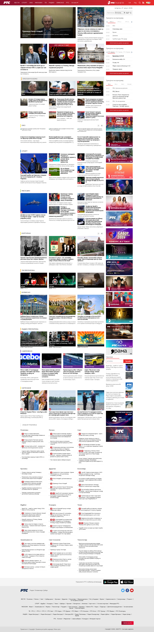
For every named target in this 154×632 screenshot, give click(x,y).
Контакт (59, 619)
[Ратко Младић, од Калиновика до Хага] (34, 88)
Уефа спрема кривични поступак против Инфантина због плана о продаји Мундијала (94, 169)
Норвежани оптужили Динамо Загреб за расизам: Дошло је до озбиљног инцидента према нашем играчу (34, 514)
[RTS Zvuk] (119, 267)
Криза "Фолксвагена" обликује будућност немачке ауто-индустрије (89, 485)
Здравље (82, 606)
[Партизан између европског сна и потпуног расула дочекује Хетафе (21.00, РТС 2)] (81, 180)
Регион (52, 430)
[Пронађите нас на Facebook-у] (127, 590)
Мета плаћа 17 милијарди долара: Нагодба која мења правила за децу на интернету (29, 372)
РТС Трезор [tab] (118, 52)
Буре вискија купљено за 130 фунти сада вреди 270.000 (33, 550)
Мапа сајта (127, 623)
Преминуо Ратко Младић (32, 31)
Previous (107, 22)
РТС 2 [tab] (119, 22)
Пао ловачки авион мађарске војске (60, 460)
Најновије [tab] (109, 357)
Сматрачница (121, 599)
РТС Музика (110, 611)
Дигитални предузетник (114, 606)
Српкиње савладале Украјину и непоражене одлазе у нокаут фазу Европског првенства (68, 158)
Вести (16, 3)
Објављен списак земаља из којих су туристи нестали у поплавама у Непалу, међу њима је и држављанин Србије (90, 32)
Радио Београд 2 (46, 614)
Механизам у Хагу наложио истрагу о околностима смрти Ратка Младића (90, 66)
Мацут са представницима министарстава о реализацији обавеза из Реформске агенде (33, 435)
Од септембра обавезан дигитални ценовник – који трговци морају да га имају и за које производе (91, 491)
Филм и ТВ (89, 606)
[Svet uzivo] (119, 187)
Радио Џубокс (105, 614)
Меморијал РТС (114, 603)
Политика (24, 430)
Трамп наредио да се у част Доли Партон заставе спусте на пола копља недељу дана (61, 554)
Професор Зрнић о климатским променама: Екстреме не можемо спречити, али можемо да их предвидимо (94, 209)
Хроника (23, 469)
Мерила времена (82, 599)
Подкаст (129, 599)
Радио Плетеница (80, 614)
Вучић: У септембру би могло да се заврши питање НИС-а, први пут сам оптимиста (33, 67)
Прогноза (110, 13)
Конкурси (85, 619)
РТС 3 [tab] (127, 22)
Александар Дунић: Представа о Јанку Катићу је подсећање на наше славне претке (60, 565)
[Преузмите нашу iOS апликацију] (127, 582)
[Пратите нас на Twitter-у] (123, 590)
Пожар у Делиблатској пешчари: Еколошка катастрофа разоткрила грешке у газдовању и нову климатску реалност (62, 211)
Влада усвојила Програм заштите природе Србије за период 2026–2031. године (33, 441)
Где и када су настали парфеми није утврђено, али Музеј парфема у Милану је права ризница (33, 545)
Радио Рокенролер (93, 614)
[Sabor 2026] (119, 235)
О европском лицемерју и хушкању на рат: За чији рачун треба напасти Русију (33, 137)
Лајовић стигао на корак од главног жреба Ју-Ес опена (91, 528)
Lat (130, 3)
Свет (79, 430)
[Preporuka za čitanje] (119, 331)
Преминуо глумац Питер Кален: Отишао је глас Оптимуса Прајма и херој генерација (67, 197)
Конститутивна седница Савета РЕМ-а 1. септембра (33, 457)
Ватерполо (76, 603)
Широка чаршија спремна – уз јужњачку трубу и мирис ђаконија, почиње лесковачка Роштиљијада (34, 562)
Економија (81, 469)
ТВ (46, 3)
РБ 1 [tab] (109, 84)
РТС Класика (84, 611)
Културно (26, 233)
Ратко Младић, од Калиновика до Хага (61, 479)
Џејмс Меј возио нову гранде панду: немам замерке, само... (92, 371)
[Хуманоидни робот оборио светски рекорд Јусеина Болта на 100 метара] (73, 360)
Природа (103, 606)
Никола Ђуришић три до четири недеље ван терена (60, 509)
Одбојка (62, 603)
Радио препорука (30, 329)
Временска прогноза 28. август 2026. (113, 385)
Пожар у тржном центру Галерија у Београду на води (37, 112)
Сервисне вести (110, 599)
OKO (31, 3)
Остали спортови (102, 603)
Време (102, 599)
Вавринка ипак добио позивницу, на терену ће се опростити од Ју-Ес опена (90, 519)
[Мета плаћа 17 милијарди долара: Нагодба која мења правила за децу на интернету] (30, 360)
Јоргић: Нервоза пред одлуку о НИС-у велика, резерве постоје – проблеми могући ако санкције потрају (91, 474)
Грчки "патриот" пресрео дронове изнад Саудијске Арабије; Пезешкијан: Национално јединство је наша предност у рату (94, 114)
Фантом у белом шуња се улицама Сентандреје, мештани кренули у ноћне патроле (61, 442)
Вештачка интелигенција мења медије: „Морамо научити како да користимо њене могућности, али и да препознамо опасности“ (91, 545)
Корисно (26, 292)
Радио (51, 3)
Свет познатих (54, 540)
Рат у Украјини (93, 599)
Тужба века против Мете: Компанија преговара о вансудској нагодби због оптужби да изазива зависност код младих (91, 564)
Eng (135, 3)
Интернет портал (95, 619)
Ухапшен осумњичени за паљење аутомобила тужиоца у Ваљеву (31, 493)
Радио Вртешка (116, 614)
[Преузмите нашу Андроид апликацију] (110, 582)
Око (23, 125)
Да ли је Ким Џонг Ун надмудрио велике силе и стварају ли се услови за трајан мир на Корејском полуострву (90, 413)
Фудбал (23, 505)
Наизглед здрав (79, 608)
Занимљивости (26, 540)
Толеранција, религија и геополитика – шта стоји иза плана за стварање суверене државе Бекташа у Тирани (62, 449)
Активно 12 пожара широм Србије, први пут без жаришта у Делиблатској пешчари (37, 100)
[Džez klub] (119, 251)
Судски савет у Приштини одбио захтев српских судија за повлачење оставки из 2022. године (33, 452)
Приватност (24, 629)
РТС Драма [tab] (111, 52)
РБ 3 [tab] (122, 84)
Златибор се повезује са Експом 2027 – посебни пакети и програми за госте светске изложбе (89, 318)
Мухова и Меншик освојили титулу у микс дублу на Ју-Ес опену (89, 523)
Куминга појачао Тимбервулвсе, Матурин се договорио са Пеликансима (61, 526)
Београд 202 (69, 614)
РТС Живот (75, 611)
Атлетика (85, 603)
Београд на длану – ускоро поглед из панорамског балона (33, 567)
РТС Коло (93, 611)
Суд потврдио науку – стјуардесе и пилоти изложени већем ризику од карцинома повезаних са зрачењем (94, 197)
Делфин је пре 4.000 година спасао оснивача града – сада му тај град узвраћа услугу (32, 216)
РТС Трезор (101, 611)
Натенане (26, 388)
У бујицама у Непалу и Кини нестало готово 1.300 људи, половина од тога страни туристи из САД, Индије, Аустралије (90, 453)
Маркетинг (67, 619)
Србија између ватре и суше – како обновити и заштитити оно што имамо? (32, 343)
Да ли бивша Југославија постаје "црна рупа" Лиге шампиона (67, 171)
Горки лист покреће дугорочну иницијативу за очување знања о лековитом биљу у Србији (62, 318)
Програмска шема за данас (119, 43)
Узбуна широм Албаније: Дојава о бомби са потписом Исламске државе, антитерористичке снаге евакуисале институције (61, 436)
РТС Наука (58, 611)
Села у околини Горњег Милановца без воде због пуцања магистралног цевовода (61, 488)
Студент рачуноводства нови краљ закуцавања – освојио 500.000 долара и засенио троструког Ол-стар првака (61, 532)
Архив (77, 615)
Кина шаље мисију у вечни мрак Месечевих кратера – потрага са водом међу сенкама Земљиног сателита (51, 373)
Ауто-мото (92, 603)
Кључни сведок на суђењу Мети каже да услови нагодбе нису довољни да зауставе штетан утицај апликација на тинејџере (93, 221)
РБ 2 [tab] (116, 84)
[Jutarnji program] (119, 171)
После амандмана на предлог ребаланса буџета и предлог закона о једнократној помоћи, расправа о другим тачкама (94, 101)
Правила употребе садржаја (44, 629)
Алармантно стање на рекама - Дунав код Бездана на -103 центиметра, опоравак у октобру (62, 474)
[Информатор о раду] (119, 434)
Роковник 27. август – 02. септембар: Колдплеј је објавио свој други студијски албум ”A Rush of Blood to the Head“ (61, 259)
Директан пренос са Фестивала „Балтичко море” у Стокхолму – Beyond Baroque (61, 343)
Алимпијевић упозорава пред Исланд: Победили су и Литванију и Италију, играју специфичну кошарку (94, 156)
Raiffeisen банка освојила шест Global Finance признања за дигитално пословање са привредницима (33, 318)
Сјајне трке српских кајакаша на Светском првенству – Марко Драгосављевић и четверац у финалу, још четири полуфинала (115, 395)
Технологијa (82, 540)
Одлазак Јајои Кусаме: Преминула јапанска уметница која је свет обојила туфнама (33, 258)
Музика (48, 606)
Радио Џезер (127, 614)
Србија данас (49, 599)
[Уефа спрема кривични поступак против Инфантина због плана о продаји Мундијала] (81, 169)
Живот (31, 606)
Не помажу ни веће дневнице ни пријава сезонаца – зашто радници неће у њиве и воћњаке (90, 480)
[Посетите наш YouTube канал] (132, 590)
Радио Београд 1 (34, 614)
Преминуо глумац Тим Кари (58, 549)
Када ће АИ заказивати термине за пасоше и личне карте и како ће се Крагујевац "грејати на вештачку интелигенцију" (61, 495)
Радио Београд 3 (58, 614)
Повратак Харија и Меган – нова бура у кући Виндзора (33, 412)
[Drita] (119, 315)
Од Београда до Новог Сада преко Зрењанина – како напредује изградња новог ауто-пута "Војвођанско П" (90, 497)
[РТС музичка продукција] (119, 418)
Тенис (79, 505)
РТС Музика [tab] (126, 52)
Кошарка (52, 505)
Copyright (32, 629)
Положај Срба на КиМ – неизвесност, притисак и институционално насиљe (33, 447)
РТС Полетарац (120, 611)
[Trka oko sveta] (119, 123)
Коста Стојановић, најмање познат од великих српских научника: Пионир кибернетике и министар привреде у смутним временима (88, 139)
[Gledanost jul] (119, 218)
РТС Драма (66, 611)
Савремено (27, 351)
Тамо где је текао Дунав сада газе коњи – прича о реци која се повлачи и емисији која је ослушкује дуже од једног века (62, 413)
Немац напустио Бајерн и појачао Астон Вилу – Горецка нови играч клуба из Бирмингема (34, 525)
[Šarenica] (119, 299)
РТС (67, 3)
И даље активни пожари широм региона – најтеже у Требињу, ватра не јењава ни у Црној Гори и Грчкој (61, 455)
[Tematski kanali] (119, 347)
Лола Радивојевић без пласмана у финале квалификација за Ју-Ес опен (89, 514)
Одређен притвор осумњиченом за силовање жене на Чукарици (32, 488)
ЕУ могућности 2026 (77, 600)
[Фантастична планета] (119, 155)
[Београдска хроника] (119, 202)
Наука (96, 606)
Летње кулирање (83, 345)
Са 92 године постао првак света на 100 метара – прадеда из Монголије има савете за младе (33, 556)
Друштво (52, 469)
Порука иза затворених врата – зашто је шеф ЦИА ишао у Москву (61, 93)
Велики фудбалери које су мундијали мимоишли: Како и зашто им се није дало (61, 137)
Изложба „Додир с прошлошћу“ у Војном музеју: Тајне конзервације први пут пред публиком (89, 259)
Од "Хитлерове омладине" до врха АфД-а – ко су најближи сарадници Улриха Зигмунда (91, 446)
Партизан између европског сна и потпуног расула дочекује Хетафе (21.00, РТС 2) (94, 180)
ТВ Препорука (28, 270)
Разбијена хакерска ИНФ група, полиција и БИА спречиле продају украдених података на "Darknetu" (32, 483)
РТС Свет (50, 611)
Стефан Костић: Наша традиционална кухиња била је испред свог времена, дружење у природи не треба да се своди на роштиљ (89, 90)
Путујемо (64, 606)
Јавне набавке (76, 619)
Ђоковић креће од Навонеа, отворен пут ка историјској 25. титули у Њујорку (33, 176)
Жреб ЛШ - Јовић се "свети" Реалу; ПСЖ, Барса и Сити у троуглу (33, 509)
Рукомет (69, 603)
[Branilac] (119, 139)
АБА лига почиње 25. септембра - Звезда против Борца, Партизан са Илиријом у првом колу (61, 515)
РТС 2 (38, 611)
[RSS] (143, 2)
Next (132, 22)
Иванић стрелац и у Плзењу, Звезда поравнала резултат (61, 66)
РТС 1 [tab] (111, 22)
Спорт (24, 3)
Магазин (38, 3)
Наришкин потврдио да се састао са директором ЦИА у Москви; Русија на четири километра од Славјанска (66, 114)
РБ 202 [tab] (129, 84)
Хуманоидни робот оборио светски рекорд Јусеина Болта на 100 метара (72, 371)
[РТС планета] (116, 2)
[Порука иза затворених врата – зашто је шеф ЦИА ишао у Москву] (62, 88)
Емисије (60, 3)
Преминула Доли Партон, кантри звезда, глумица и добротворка (60, 560)
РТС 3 (44, 611)
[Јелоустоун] (119, 283)
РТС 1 (33, 611)
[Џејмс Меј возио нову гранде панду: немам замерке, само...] (94, 360)
